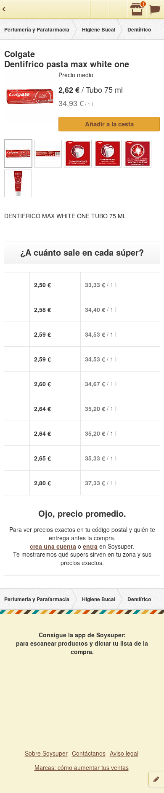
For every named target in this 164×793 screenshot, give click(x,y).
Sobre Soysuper (46, 753)
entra (90, 546)
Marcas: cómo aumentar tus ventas (81, 767)
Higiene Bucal (98, 29)
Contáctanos (89, 753)
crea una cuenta (53, 546)
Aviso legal (124, 753)
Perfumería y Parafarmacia (36, 29)
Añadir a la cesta (109, 123)
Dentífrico (139, 29)
